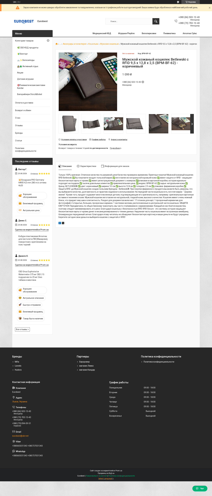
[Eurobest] (23, 21)
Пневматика (169, 33)
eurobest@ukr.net (20, 436)
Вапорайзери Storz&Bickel (29, 94)
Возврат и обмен (23, 110)
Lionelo (18, 366)
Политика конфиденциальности (25, 149)
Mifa (17, 362)
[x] (63, 223)
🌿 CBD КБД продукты (27, 47)
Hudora (18, 370)
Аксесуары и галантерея (74, 44)
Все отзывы (21, 329)
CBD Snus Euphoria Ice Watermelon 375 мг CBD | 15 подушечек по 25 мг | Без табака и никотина (31, 275)
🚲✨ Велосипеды (25, 60)
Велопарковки (149, 33)
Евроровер (84, 362)
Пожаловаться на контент (96, 476)
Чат (202, 488)
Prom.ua (119, 471)
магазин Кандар (87, 370)
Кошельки (93, 44)
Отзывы (19, 125)
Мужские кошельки (109, 44)
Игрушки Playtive (126, 33)
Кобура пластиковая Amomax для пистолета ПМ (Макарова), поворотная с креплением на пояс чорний (33, 240)
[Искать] (155, 21)
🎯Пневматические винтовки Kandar (31, 86)
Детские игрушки (25, 79)
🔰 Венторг (22, 54)
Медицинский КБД (102, 33)
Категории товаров (24, 41)
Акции (20, 73)
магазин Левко (86, 366)
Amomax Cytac (190, 33)
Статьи (18, 140)
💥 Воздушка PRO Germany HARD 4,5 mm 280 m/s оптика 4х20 (32, 183)
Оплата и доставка (24, 103)
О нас (17, 118)
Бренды (19, 133)
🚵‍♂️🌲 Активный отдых (27, 66)
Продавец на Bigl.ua (106, 473)
